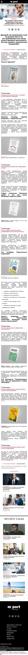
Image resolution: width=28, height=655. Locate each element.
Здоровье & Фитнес (14, 625)
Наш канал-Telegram (9, 49)
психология (9, 466)
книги (3, 466)
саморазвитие (17, 466)
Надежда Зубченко (19, 25)
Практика (10, 637)
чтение (25, 466)
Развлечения (12, 631)
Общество (10, 638)
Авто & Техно (12, 627)
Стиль (9, 629)
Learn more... (16, 653)
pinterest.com (4, 85)
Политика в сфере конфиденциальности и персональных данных (12, 648)
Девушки (10, 633)
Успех (9, 635)
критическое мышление (8, 468)
